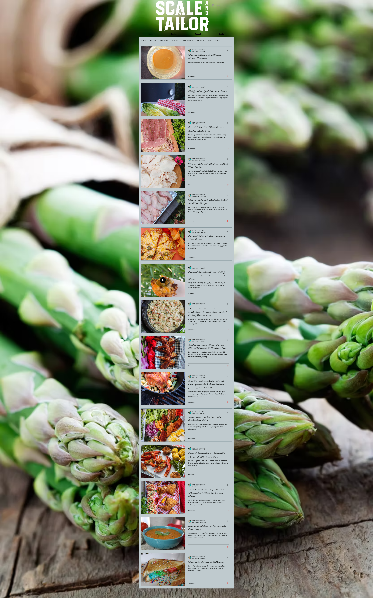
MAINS (210, 40)
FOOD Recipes (164, 40)
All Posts (143, 40)
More (216, 40)
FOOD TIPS (153, 40)
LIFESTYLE (175, 40)
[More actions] (228, 50)
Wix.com (197, 592)
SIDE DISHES (200, 40)
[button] (230, 41)
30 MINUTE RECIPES (187, 40)
